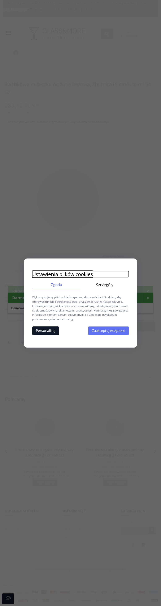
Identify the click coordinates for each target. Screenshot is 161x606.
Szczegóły (104, 284)
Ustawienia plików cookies (62, 274)
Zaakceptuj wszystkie (108, 330)
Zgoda (56, 284)
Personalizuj (45, 330)
